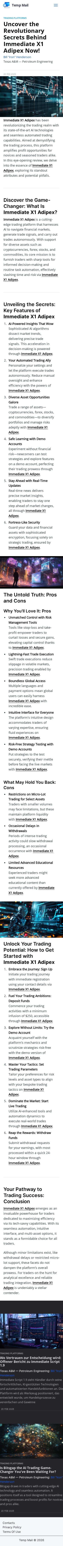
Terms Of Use (12, 1531)
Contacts (9, 1523)
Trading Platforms (15, 18)
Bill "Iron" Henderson (17, 57)
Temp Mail (26, 1540)
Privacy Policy (12, 1527)
